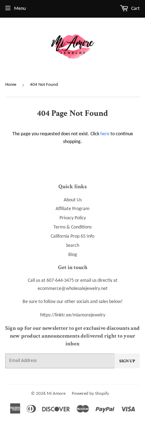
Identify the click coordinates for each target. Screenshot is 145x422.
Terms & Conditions (72, 227)
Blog (72, 254)
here (104, 134)
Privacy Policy (72, 218)
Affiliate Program (72, 209)
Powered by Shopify (90, 393)
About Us (73, 200)
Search (72, 245)
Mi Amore (56, 393)
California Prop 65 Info (72, 236)
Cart (135, 8)
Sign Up (127, 361)
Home (10, 84)
